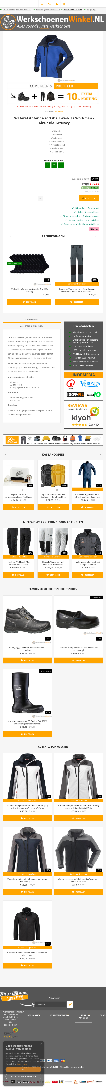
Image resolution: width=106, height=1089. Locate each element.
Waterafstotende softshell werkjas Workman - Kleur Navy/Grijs (27, 880)
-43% (48, 712)
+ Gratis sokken (97, 597)
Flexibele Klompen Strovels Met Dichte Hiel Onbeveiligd (78, 649)
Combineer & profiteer (77, 284)
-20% (30, 485)
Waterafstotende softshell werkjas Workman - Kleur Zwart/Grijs (78, 880)
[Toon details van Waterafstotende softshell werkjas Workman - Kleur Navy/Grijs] (27, 851)
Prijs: (85, 184)
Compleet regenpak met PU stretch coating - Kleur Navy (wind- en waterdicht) (87, 497)
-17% (95, 179)
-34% (48, 639)
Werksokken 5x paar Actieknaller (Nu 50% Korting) (29, 290)
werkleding (48, 106)
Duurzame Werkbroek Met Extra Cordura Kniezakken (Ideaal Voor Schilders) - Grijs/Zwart (77, 291)
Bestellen (90, 198)
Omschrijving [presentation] (31, 319)
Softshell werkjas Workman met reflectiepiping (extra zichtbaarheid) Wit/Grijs (78, 806)
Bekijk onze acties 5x (72, 9)
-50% (47, 280)
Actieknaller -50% (14, 264)
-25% (95, 280)
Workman (59, 111)
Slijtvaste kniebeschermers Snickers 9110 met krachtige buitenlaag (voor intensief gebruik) (53, 498)
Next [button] (96, 236)
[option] (29, 275)
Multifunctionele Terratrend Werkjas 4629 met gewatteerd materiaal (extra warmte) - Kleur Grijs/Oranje (87, 566)
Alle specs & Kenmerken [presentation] (31, 326)
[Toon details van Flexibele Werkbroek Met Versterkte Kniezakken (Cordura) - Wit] (53, 543)
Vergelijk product (40, 198)
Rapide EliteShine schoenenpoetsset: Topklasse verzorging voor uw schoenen (18, 497)
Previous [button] (10, 236)
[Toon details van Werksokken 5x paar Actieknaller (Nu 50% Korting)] (29, 264)
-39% (64, 485)
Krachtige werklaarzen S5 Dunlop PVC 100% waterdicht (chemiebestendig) (27, 722)
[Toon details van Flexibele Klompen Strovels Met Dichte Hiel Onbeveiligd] (78, 620)
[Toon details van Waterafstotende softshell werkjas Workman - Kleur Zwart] (27, 925)
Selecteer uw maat (53, 160)
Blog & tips (91, 9)
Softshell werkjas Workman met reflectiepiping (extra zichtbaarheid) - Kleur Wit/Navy (27, 806)
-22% (30, 553)
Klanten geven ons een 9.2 (48, 9)
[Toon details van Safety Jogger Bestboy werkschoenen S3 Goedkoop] (27, 620)
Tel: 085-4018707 (23, 9)
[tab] (32, 319)
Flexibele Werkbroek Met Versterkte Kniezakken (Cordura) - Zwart (18, 564)
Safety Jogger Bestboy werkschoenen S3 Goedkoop (27, 649)
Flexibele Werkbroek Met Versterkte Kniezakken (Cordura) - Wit (53, 564)
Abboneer (70, 1004)
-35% (99, 485)
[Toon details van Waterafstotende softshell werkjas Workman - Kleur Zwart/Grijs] (78, 851)
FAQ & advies (9, 9)
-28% (99, 553)
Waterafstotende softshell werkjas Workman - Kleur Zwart (27, 954)
